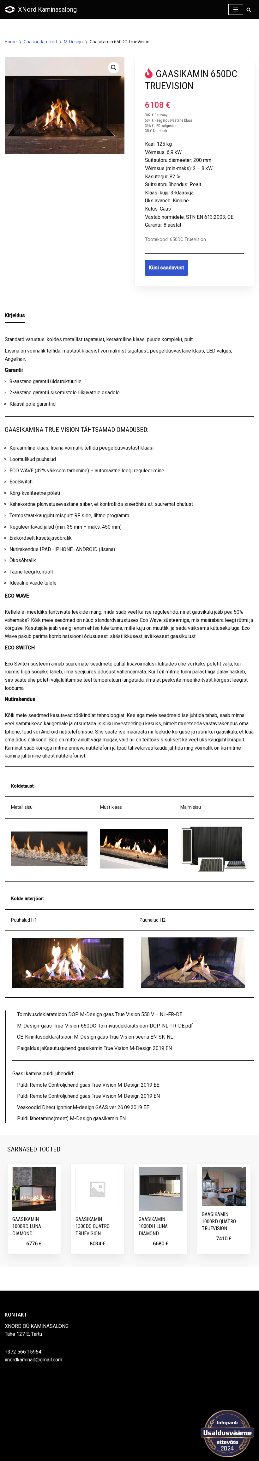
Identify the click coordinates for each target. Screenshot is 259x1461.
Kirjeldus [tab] (15, 315)
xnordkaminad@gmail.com (33, 1360)
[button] (113, 67)
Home (11, 41)
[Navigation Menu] (235, 9)
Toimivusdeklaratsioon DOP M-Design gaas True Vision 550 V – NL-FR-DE (99, 1014)
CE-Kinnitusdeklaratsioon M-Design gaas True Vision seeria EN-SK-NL (95, 1037)
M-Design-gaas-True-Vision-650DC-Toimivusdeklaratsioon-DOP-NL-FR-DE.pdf (105, 1026)
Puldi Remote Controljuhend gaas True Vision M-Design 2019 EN (88, 1096)
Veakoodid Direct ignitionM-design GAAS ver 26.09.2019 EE (83, 1107)
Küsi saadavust (166, 268)
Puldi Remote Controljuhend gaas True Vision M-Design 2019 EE (88, 1085)
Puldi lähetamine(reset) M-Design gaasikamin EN (71, 1118)
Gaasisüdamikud (40, 41)
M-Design (73, 41)
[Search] (248, 9)
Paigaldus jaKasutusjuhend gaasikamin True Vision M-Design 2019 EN (94, 1048)
